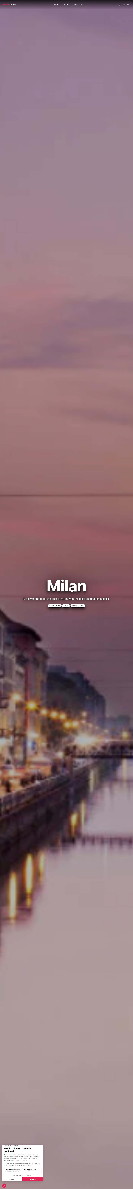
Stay (66, 5)
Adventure (77, 5)
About (56, 5)
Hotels (66, 606)
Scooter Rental (54, 606)
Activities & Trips (78, 606)
